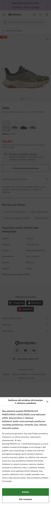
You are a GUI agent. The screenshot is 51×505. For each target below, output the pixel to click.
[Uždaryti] (47, 401)
